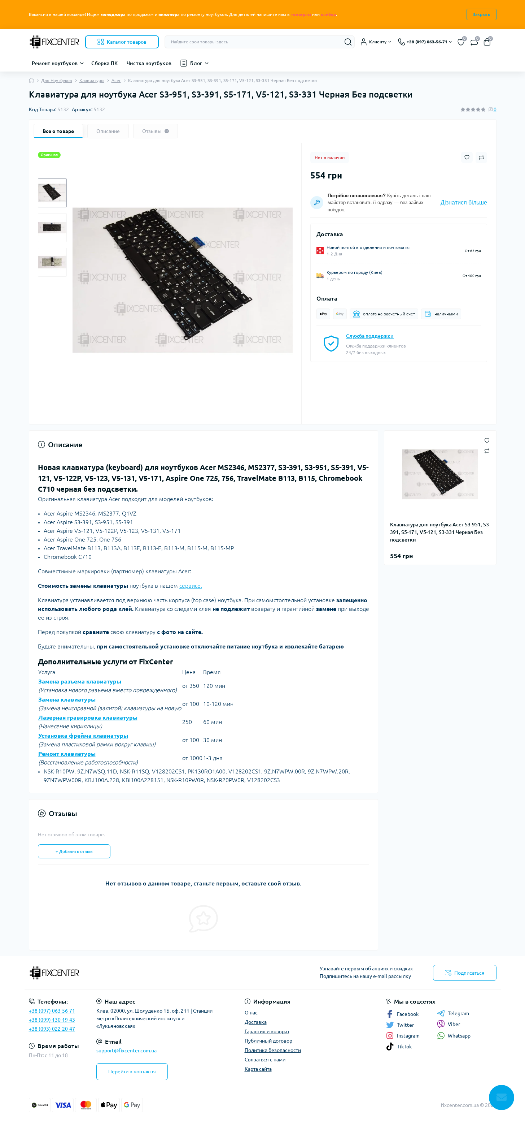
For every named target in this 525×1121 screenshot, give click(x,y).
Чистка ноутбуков (149, 63)
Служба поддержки (370, 336)
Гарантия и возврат (267, 1031)
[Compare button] (481, 157)
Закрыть (481, 14)
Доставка (256, 1022)
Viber (454, 1024)
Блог (196, 63)
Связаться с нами (265, 1059)
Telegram (458, 1013)
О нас (251, 1013)
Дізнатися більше (464, 202)
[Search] (348, 42)
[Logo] (54, 42)
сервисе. (190, 585)
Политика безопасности (273, 1050)
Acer (116, 80)
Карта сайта (258, 1069)
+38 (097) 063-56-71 (52, 1011)
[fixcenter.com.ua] (143, 973)
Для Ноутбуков (56, 80)
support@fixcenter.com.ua (126, 1050)
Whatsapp (459, 1036)
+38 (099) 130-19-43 (52, 1020)
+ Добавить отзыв (74, 851)
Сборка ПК (104, 63)
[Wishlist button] (467, 157)
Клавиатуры (91, 80)
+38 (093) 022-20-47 (52, 1029)
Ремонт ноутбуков (55, 63)
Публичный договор (268, 1041)
